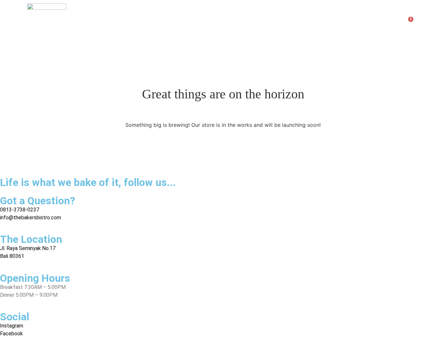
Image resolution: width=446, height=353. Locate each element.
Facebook (11, 333)
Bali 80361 (12, 256)
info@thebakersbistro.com (30, 217)
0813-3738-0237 (19, 210)
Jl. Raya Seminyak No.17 (28, 248)
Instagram (11, 326)
